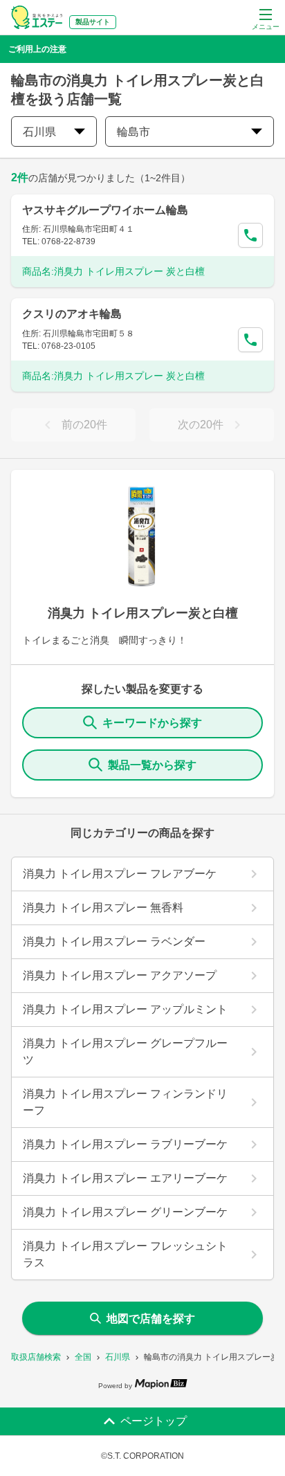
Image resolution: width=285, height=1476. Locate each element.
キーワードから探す (152, 723)
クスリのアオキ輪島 (72, 314)
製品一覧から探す (152, 765)
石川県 (117, 1357)
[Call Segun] (250, 235)
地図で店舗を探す (151, 1318)
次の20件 (200, 424)
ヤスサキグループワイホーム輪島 (105, 210)
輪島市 (133, 132)
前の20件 (84, 424)
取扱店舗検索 (36, 1357)
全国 (83, 1357)
